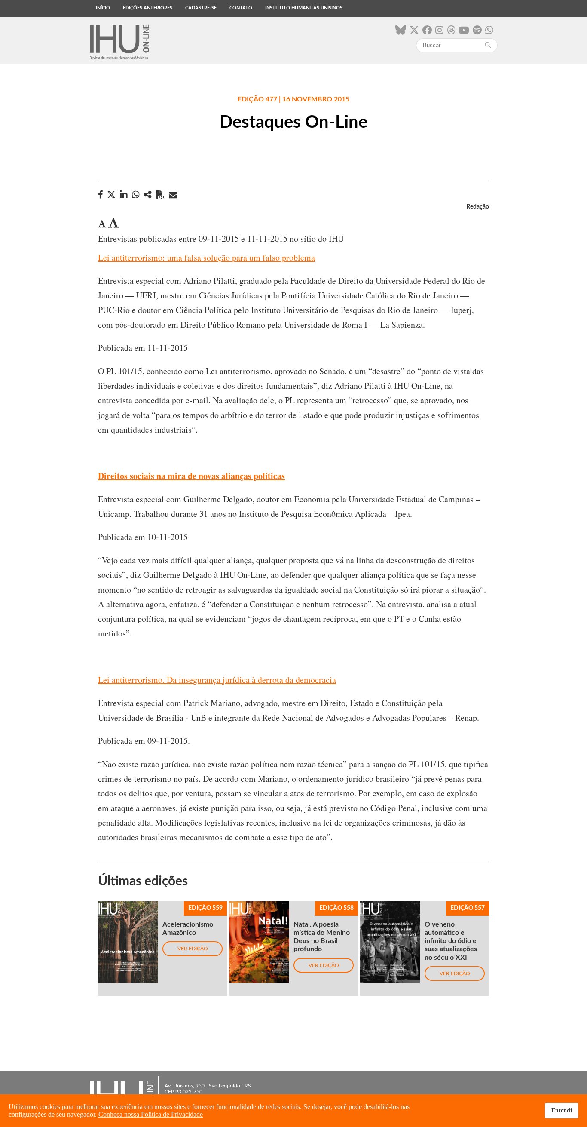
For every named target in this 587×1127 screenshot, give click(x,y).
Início (103, 8)
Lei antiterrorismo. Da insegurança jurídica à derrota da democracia (217, 679)
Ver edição (192, 948)
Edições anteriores (147, 8)
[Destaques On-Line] (148, 194)
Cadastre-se (201, 8)
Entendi (561, 1110)
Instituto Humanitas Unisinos (303, 8)
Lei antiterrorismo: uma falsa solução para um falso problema (206, 257)
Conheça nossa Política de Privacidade (150, 1114)
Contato (240, 8)
